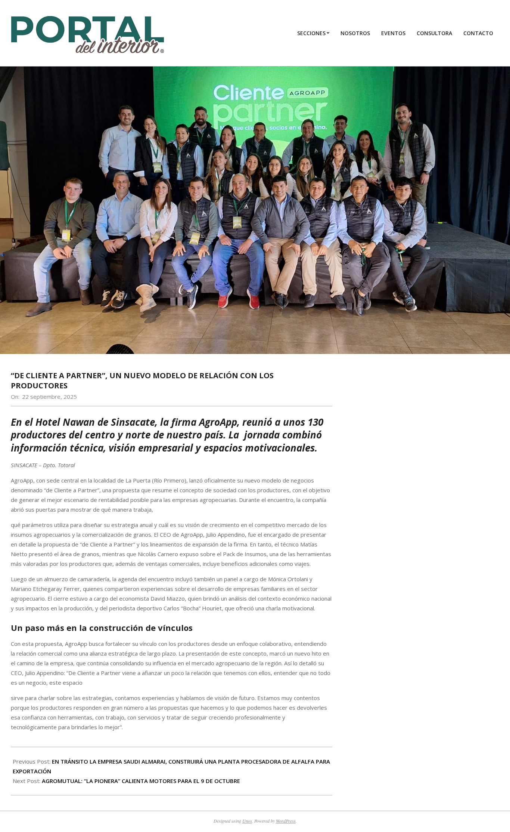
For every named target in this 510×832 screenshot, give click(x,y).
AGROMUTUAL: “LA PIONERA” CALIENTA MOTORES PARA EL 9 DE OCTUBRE (141, 781)
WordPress (286, 821)
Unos (247, 821)
